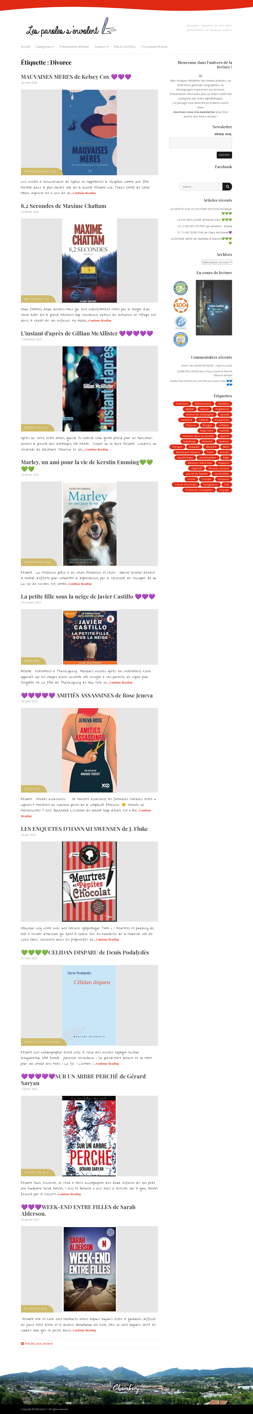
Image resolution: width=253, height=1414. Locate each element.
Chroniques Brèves (154, 47)
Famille (224, 430)
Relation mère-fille (200, 463)
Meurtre (211, 446)
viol (226, 484)
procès (224, 452)
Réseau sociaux (219, 468)
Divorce (191, 425)
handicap (190, 441)
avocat (224, 414)
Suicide (206, 479)
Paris (210, 452)
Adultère (223, 403)
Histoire (207, 441)
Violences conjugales (199, 490)
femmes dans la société (198, 436)
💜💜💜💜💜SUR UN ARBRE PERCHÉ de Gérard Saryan (83, 1079)
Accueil (25, 47)
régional (196, 468)
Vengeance (210, 484)
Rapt (226, 457)
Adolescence (203, 403)
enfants (224, 425)
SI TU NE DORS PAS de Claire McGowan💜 (205, 232)
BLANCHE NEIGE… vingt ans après (213, 365)
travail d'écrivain (186, 484)
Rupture (224, 463)
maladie (194, 446)
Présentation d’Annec (74, 47)
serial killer (221, 473)
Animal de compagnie (200, 414)
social (191, 479)
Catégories (43, 47)
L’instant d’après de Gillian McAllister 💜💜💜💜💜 (87, 333)
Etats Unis (206, 430)
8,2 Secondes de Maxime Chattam (63, 205)
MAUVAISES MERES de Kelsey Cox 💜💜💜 (76, 76)
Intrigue (177, 446)
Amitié (190, 409)
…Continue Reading (83, 193)
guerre (224, 436)
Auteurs (100, 47)
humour (224, 441)
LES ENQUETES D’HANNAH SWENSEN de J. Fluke (84, 828)
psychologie (185, 457)
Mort (226, 446)
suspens (223, 479)
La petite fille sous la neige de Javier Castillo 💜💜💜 (88, 596)
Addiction (182, 403)
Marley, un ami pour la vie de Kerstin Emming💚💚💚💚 (87, 465)
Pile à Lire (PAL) (125, 47)
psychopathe (208, 457)
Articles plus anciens (39, 1344)
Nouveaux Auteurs (188, 452)
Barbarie (186, 419)
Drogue (207, 425)
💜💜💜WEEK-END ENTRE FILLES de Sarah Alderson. (78, 1210)
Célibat (203, 419)
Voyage (224, 490)
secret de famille (197, 473)
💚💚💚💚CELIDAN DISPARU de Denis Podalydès (85, 952)
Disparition (222, 419)
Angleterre (222, 409)
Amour (204, 409)
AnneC (185, 365)
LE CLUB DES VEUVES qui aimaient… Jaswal (205, 226)
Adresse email (223, 134)
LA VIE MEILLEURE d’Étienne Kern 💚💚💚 (204, 220)
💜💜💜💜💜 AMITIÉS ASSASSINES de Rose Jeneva (87, 695)
